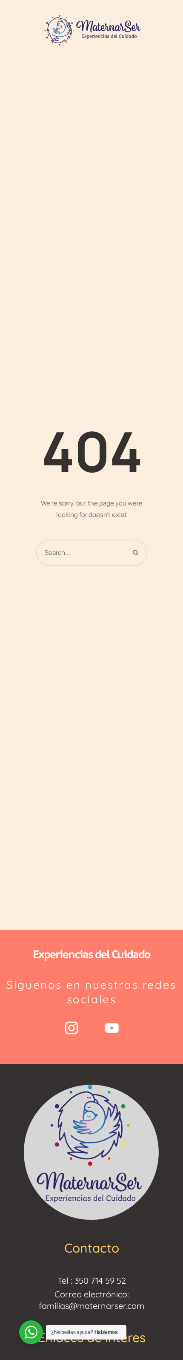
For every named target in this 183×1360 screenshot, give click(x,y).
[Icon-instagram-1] (71, 1028)
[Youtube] (112, 1028)
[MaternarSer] (91, 29)
